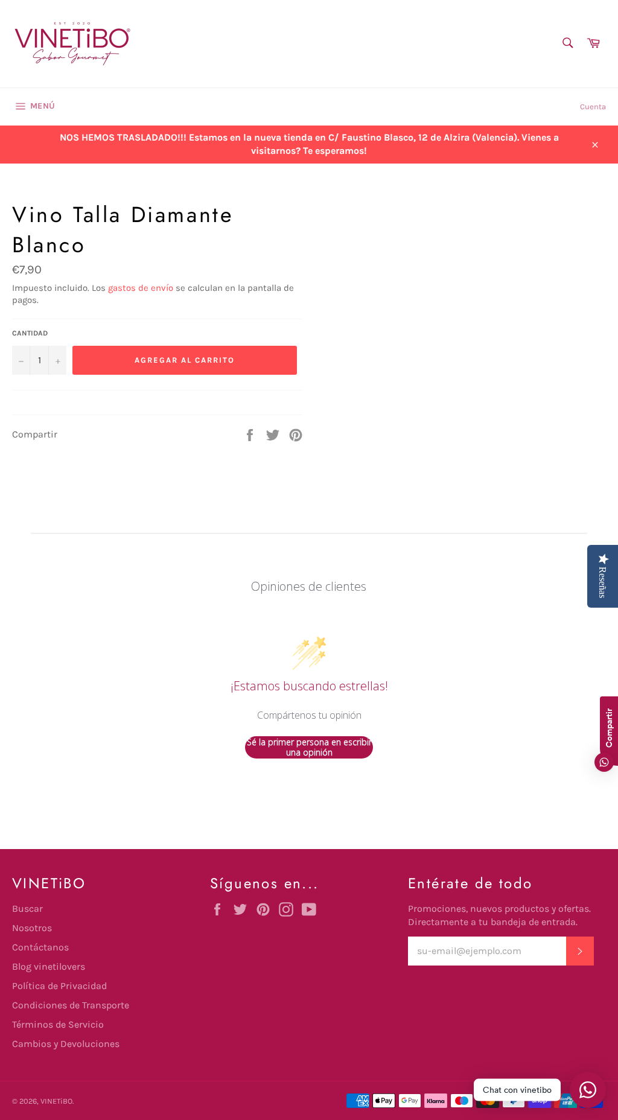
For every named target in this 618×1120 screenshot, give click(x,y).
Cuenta (593, 106)
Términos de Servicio (58, 1024)
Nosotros (32, 928)
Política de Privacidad (59, 985)
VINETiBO (56, 1101)
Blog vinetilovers (48, 966)
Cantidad (30, 333)
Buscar (27, 908)
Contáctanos (40, 947)
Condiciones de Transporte (70, 1005)
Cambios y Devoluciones (65, 1043)
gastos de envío (140, 287)
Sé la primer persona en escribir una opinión (309, 747)
